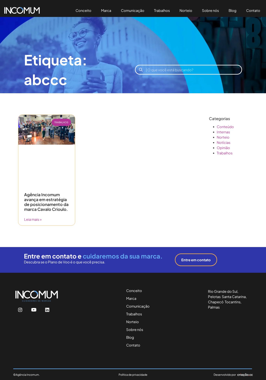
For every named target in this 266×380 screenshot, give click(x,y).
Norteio (186, 10)
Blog (232, 10)
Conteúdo (225, 126)
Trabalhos (162, 10)
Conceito (83, 10)
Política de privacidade (133, 374)
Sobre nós (210, 10)
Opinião (223, 147)
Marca (106, 10)
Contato (253, 10)
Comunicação (132, 10)
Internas (223, 132)
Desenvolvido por (225, 374)
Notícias (223, 142)
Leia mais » (33, 219)
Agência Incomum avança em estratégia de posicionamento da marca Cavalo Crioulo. (46, 202)
